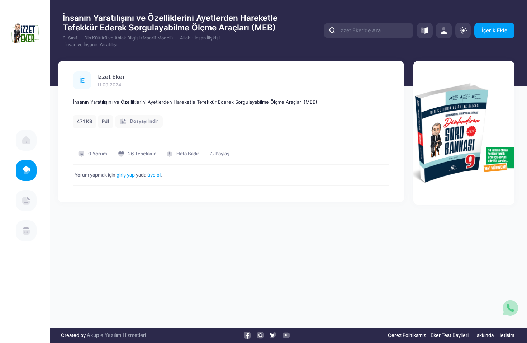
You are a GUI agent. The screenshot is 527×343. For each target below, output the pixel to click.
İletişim (506, 335)
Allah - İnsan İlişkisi (200, 38)
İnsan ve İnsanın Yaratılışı (91, 44)
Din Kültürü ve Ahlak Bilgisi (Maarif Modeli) (128, 38)
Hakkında (483, 335)
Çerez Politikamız (407, 335)
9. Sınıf (70, 38)
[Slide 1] (464, 196)
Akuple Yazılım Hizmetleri (116, 335)
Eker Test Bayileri (450, 335)
